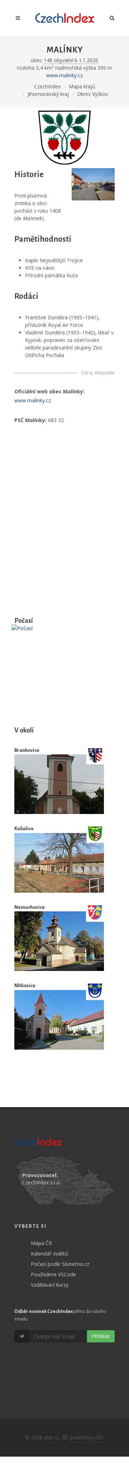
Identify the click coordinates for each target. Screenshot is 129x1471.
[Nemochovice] (59, 941)
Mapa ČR (41, 1243)
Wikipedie (105, 373)
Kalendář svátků (49, 1253)
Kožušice (24, 828)
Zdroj (86, 373)
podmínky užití (86, 1437)
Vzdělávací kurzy (49, 1284)
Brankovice (26, 750)
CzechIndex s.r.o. (41, 1182)
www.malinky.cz (64, 75)
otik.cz (51, 1437)
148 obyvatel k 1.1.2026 (71, 60)
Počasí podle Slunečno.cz (60, 1263)
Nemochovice (29, 907)
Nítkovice (24, 985)
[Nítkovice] (59, 1020)
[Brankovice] (59, 784)
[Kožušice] (59, 863)
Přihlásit (100, 1336)
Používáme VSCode (53, 1274)
